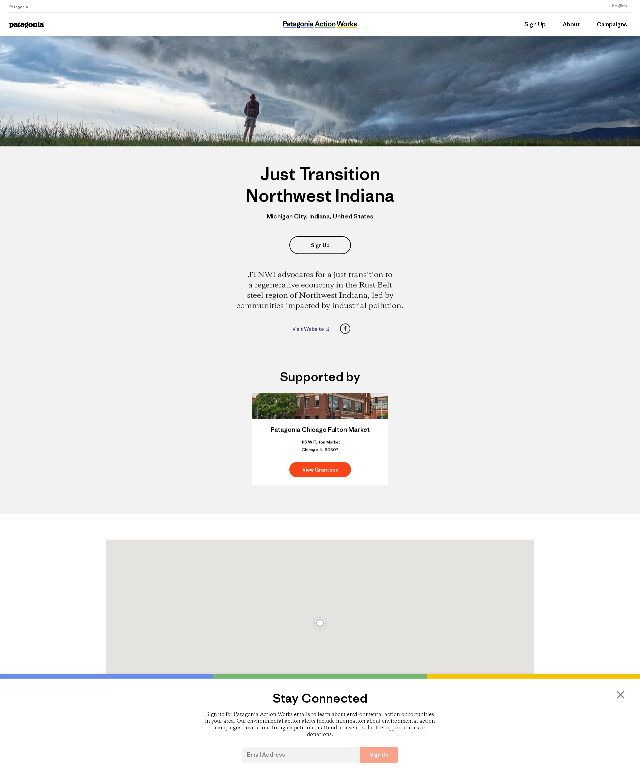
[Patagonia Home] (87, 24)
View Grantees (320, 470)
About (571, 24)
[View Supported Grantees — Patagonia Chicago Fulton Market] (320, 439)
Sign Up (535, 24)
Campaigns (612, 24)
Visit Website (308, 329)
